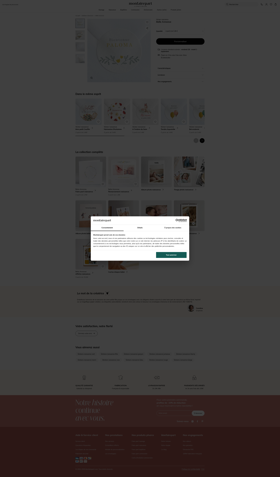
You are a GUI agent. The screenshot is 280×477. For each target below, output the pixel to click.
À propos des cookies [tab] (172, 228)
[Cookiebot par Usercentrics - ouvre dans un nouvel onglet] (177, 220)
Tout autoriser (171, 255)
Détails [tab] (140, 228)
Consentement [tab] (107, 228)
